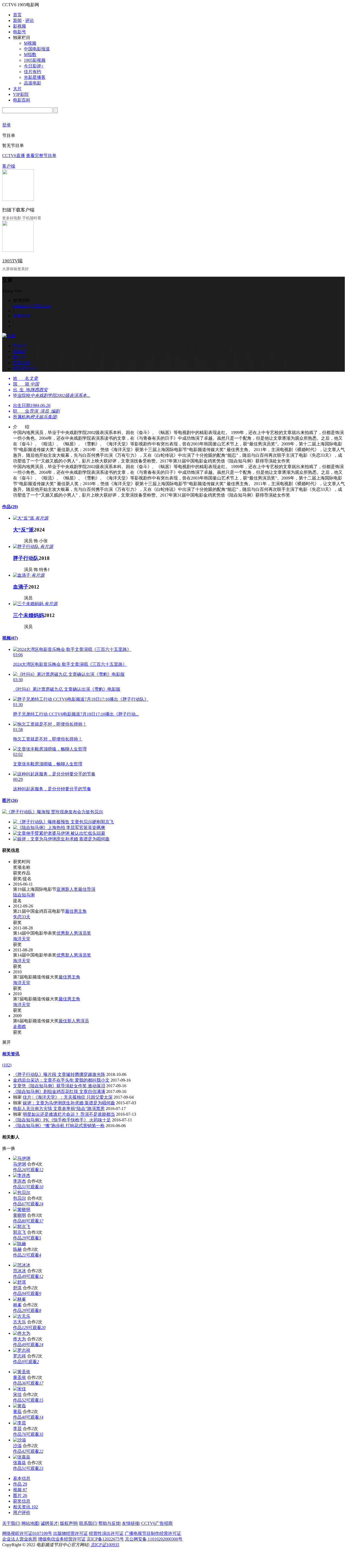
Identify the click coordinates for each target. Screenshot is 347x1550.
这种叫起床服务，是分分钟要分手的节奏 (52, 789)
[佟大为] (21, 1333)
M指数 (30, 54)
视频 (10, 638)
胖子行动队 (26, 558)
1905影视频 (35, 60)
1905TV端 (12, 260)
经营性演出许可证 (106, 1533)
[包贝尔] (21, 1192)
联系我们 (88, 1523)
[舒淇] (19, 1282)
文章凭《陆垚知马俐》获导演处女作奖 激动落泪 (59, 1086)
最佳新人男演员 (74, 1021)
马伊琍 (19, 1164)
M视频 (30, 43)
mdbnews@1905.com (32, 306)
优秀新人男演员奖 (73, 933)
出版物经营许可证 (70, 1533)
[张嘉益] (21, 1457)
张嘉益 (19, 1462)
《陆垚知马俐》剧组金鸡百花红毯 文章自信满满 (59, 1091)
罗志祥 (19, 1356)
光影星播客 (35, 77)
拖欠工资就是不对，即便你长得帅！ (47, 739)
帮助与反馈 (109, 1523)
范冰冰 (19, 1270)
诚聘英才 (49, 1523)
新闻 (17, 20)
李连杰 (19, 1181)
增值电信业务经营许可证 (62, 1539)
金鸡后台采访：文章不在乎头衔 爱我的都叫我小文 (61, 1080)
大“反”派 (23, 530)
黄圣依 (19, 1377)
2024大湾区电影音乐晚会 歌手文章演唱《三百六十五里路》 (70, 664)
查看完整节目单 (41, 155)
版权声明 (68, 1523)
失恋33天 (21, 917)
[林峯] (19, 1299)
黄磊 (17, 1411)
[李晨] (19, 1423)
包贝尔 (19, 1198)
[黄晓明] (21, 1209)
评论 (29, 20)
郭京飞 (19, 1232)
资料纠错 (21, 316)
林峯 (17, 1305)
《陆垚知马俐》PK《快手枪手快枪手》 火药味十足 (62, 1120)
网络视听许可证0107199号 (27, 1533)
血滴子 (20, 587)
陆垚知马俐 (24, 895)
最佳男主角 (76, 911)
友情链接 (130, 1523)
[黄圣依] (21, 1371)
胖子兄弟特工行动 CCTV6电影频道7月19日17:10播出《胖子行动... (76, 714)
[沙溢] (19, 1440)
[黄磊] (19, 1406)
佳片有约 (32, 71)
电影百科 (21, 100)
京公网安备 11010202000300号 (153, 1539)
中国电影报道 (37, 49)
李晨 (17, 1428)
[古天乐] (21, 1316)
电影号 (19, 32)
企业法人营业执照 (19, 1539)
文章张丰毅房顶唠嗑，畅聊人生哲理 (47, 764)
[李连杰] (21, 1175)
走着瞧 (19, 1026)
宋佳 (17, 1394)
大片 (17, 88)
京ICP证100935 (105, 1544)
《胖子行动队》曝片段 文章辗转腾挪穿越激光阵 (59, 1074)
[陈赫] (19, 1243)
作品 (10, 506)
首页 (17, 14)
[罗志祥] (21, 1350)
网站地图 (30, 1523)
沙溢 (17, 1445)
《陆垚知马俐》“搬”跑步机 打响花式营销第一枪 (59, 1125)
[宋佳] (19, 1388)
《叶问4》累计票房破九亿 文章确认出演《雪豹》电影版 (66, 689)
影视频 (19, 26)
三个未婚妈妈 (28, 615)
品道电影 (32, 83)
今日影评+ (34, 66)
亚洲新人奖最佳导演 (75, 889)
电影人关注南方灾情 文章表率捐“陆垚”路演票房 (59, 1108)
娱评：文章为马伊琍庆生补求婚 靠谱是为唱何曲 (69, 1103)
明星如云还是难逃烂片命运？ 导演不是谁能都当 (69, 1114)
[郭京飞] (21, 1226)
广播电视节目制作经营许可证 (153, 1533)
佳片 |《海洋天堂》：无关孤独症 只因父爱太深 (68, 1097)
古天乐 (19, 1322)
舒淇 (17, 1287)
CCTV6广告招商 (157, 1523)
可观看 (34, 1169)
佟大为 (19, 1339)
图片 (10, 800)
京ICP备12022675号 (105, 1539)
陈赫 (17, 1249)
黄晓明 (19, 1215)
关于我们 (11, 1523)
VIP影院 (21, 94)
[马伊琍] (21, 1158)
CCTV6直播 (13, 155)
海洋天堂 (21, 938)
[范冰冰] (21, 1265)
